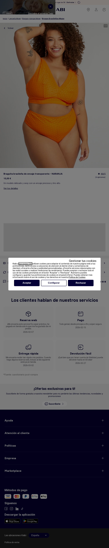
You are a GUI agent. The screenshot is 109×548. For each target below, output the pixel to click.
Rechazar (81, 283)
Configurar (54, 283)
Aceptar (27, 283)
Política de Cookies (77, 277)
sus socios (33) (25, 264)
